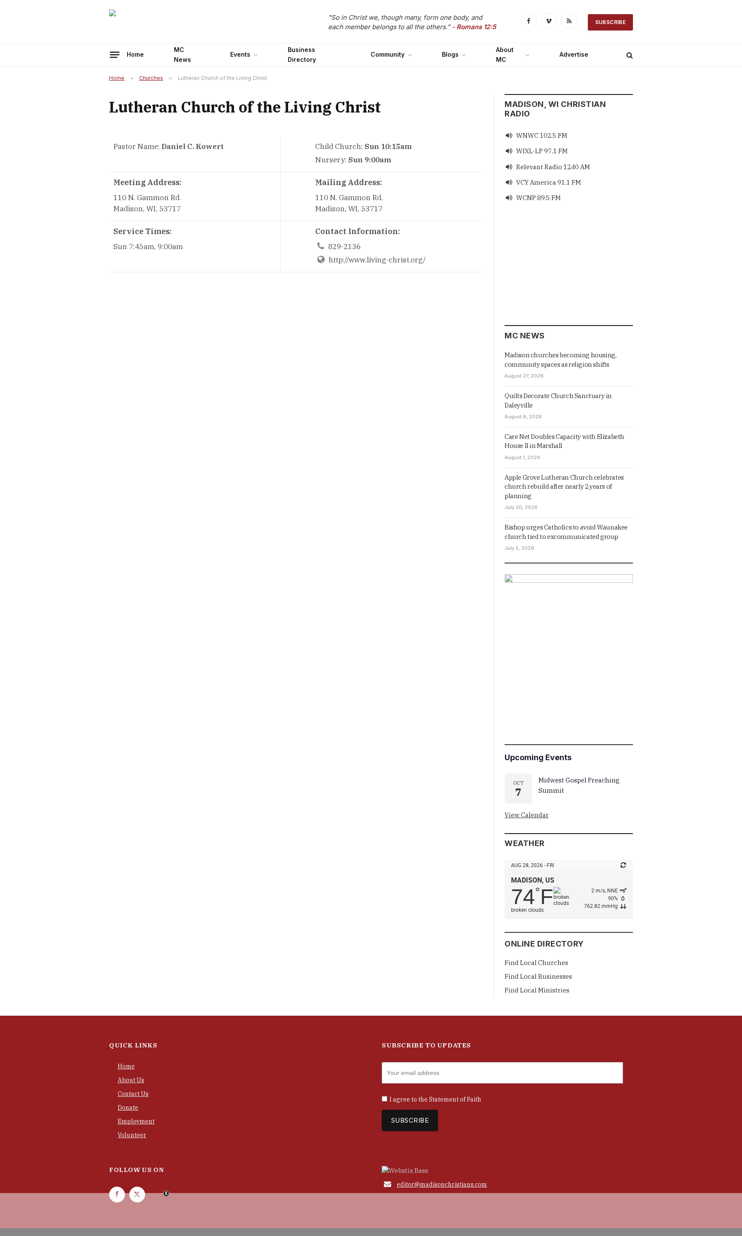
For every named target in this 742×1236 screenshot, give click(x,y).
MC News (182, 54)
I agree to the (435, 1099)
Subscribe (610, 22)
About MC (505, 54)
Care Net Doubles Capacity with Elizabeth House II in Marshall (564, 441)
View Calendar (527, 815)
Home (135, 54)
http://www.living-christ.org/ (377, 260)
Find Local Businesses (538, 976)
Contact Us (133, 1094)
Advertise (574, 54)
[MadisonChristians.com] (184, 22)
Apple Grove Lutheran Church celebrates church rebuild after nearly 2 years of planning (564, 486)
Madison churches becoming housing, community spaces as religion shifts (560, 359)
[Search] (629, 54)
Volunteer (132, 1135)
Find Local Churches (536, 963)
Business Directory (302, 54)
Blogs (450, 54)
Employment (136, 1121)
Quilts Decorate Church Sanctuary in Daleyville (558, 400)
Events (240, 54)
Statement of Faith (455, 1099)
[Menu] (114, 54)
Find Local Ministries (537, 990)
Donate (128, 1107)
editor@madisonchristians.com (442, 1184)
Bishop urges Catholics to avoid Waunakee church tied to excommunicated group (566, 531)
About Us (131, 1080)
